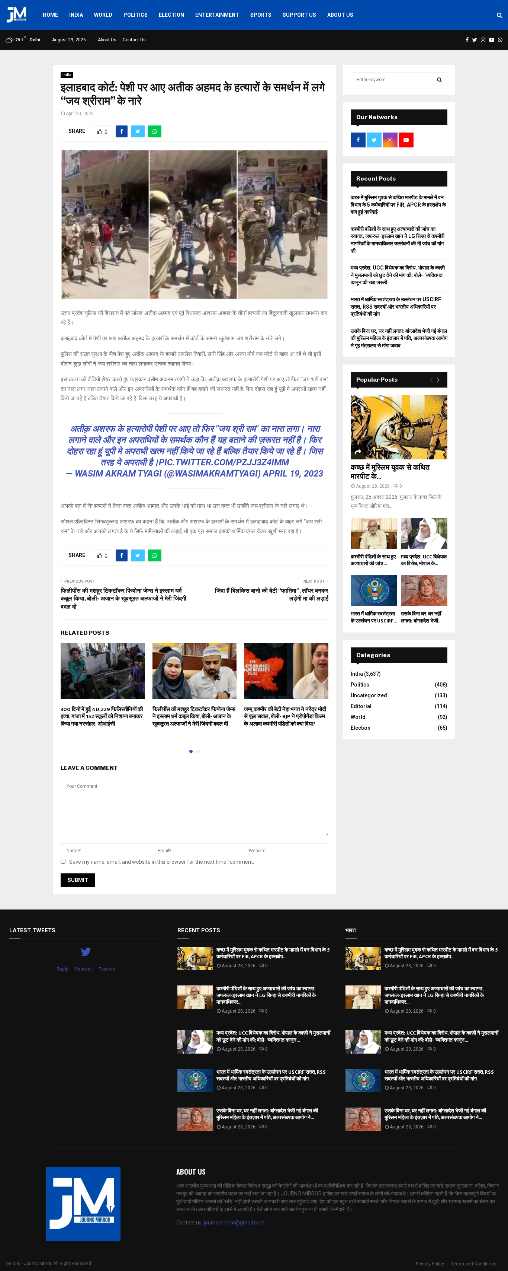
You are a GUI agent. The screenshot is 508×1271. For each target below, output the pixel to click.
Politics (135, 15)
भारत (350, 930)
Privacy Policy (430, 1264)
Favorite (107, 969)
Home (50, 15)
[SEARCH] (439, 79)
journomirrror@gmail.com (234, 1223)
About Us (340, 15)
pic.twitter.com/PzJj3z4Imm (224, 462)
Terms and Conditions (473, 1264)
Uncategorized (369, 695)
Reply (62, 969)
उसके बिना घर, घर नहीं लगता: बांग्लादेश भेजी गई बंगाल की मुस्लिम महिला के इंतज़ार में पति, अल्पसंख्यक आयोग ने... (267, 1114)
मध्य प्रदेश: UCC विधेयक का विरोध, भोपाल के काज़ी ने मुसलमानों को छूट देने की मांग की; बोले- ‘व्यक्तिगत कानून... (273, 1036)
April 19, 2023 (293, 473)
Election (171, 15)
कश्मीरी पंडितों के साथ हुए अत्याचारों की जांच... (373, 560)
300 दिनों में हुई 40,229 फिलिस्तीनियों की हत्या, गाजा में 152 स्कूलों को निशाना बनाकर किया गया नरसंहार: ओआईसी (102, 717)
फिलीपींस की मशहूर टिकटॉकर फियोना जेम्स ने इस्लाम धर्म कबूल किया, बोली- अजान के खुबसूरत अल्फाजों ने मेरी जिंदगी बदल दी (123, 599)
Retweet (83, 969)
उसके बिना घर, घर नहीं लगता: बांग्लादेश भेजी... (421, 617)
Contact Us (134, 39)
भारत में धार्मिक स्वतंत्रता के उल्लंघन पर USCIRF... (374, 617)
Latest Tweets (32, 930)
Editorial (361, 706)
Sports (260, 15)
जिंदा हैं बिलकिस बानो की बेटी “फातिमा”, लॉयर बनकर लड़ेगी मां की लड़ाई (271, 595)
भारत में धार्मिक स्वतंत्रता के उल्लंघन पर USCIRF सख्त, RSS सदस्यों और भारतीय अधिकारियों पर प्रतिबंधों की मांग (396, 306)
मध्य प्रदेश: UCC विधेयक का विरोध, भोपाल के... (424, 560)
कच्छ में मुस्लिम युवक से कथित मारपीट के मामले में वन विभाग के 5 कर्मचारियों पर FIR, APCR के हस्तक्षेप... (273, 953)
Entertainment (217, 15)
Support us (299, 15)
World (103, 15)
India (76, 15)
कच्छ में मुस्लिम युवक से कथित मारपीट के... (390, 472)
